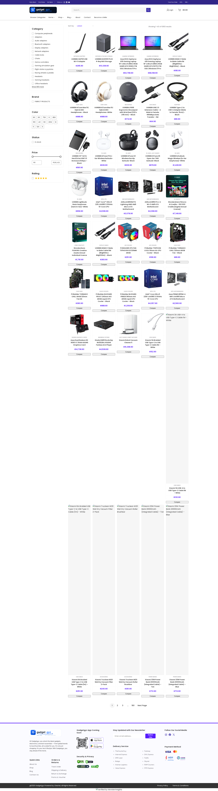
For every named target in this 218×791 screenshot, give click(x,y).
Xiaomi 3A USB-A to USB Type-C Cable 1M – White (177, 490)
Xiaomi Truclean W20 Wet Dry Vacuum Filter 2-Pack (104, 682)
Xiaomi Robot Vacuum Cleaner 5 (128, 341)
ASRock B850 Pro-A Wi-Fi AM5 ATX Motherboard (153, 204)
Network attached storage (103, 56)
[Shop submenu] (63, 17)
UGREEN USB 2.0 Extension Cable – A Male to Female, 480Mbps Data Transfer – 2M (153, 112)
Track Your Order (172, 2)
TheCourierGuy (120, 751)
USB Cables (152, 105)
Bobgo (117, 761)
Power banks (153, 677)
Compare (79, 71)
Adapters (177, 105)
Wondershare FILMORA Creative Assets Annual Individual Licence (79, 251)
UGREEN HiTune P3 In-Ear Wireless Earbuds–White (104, 158)
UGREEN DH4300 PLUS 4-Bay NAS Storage (104, 60)
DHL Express (149, 754)
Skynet (146, 761)
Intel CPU (104, 199)
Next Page (142, 705)
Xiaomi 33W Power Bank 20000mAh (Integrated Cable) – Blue (177, 683)
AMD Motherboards (128, 199)
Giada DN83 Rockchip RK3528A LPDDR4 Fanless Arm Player (104, 342)
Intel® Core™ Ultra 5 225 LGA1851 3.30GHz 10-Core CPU (104, 204)
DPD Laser (119, 758)
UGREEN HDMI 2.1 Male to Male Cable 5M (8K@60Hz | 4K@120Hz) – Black (104, 251)
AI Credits (177, 199)
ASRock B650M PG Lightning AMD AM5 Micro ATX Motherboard (128, 205)
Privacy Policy (162, 785)
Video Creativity (79, 245)
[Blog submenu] (71, 17)
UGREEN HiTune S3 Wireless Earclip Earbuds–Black (128, 158)
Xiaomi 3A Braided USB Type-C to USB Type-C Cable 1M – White (152, 343)
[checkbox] (34, 117)
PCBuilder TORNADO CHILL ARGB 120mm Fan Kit (79, 296)
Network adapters (79, 56)
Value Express (120, 768)
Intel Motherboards (177, 291)
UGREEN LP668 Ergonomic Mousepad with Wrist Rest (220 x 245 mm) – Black (128, 111)
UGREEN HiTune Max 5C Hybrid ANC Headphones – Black (79, 109)
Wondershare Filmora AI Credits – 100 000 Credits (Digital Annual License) (177, 205)
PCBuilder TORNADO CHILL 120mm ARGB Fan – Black (177, 250)
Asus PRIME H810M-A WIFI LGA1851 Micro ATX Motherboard (177, 296)
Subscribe (150, 736)
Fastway (147, 751)
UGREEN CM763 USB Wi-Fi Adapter (79, 60)
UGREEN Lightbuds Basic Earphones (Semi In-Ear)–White (79, 204)
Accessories (104, 677)
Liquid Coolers (103, 291)
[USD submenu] (182, 2)
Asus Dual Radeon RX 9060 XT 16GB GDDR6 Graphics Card (79, 342)
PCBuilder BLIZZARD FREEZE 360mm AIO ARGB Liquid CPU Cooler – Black (128, 297)
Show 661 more (38, 87)
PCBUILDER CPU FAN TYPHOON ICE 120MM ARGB (128, 250)
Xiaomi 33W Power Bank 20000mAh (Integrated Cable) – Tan (152, 683)
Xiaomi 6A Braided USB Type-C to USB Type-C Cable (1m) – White (79, 683)
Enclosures (79, 153)
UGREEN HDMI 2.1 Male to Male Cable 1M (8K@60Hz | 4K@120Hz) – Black (177, 62)
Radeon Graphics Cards (79, 337)
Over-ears (79, 105)
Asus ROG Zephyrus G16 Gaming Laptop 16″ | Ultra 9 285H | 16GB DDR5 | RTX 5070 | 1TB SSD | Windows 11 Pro (153, 64)
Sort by (71, 26)
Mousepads (128, 105)
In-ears (103, 153)
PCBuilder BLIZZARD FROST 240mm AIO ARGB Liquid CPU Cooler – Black (104, 297)
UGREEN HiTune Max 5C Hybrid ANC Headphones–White (103, 109)
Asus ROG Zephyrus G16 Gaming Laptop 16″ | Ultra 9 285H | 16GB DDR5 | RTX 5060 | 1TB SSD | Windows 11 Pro (128, 64)
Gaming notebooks (128, 56)
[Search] (148, 10)
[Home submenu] (54, 17)
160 (133, 705)
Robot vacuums (132, 337)
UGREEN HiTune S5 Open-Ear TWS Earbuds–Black (152, 158)
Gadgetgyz (35, 741)
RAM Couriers (149, 765)
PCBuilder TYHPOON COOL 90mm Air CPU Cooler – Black (152, 250)
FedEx (146, 758)
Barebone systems (103, 337)
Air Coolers (128, 245)
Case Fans (177, 245)
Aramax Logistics (121, 765)
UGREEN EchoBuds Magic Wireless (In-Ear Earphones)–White (177, 158)
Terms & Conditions (180, 785)
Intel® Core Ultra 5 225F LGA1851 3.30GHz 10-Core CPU (153, 296)
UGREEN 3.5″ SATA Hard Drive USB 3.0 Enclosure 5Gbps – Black (79, 159)
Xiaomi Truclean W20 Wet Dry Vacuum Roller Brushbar (128, 682)
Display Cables (177, 56)
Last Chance (155, 153)
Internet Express (121, 754)
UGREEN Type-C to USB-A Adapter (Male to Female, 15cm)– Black (177, 111)
